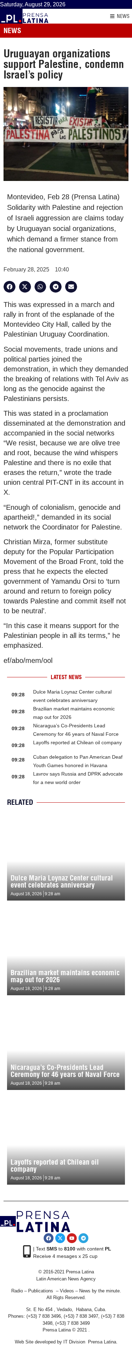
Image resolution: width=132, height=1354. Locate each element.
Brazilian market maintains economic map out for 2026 (65, 976)
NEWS (123, 16)
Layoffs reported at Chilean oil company (77, 742)
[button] (9, 287)
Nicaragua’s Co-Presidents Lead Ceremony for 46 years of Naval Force (65, 1071)
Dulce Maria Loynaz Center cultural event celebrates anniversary (62, 881)
